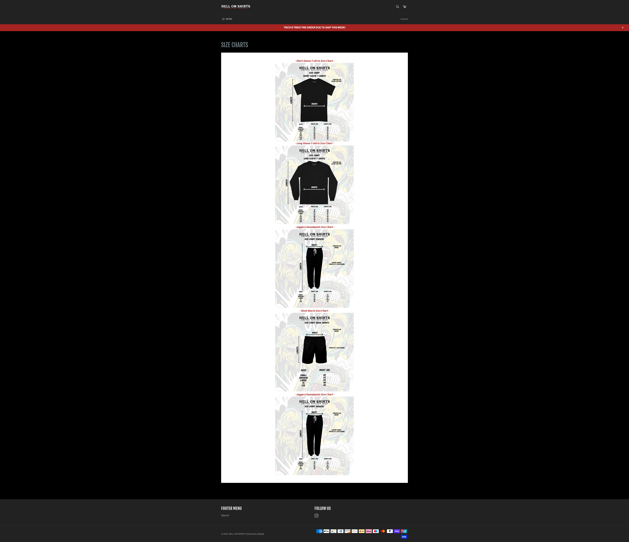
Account (404, 19)
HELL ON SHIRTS (236, 533)
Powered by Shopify (254, 533)
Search (225, 515)
